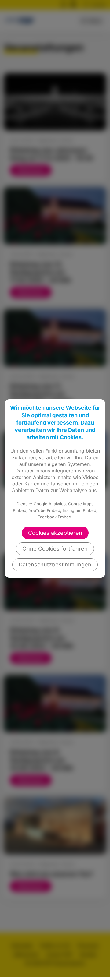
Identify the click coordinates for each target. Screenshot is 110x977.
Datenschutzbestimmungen (55, 564)
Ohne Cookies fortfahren (55, 548)
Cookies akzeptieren (55, 533)
